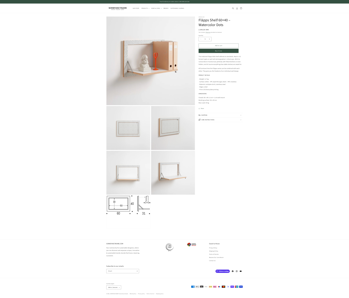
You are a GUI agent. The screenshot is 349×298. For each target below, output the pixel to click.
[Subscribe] (137, 271)
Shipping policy (160, 293)
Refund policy (133, 293)
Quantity (201, 35)
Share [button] (202, 108)
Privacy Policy (213, 248)
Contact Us (212, 261)
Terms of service (150, 293)
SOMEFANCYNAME (114, 293)
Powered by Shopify (123, 293)
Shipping (208, 32)
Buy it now (218, 51)
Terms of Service (214, 254)
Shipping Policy (213, 251)
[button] (145, 8)
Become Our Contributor (216, 257)
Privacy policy (141, 293)
